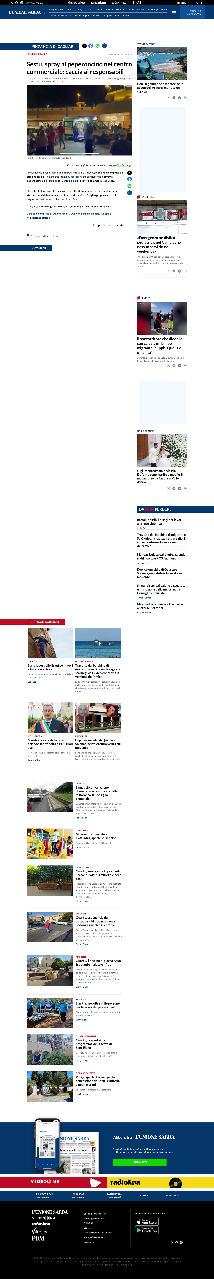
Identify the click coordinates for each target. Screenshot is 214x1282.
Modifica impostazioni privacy (98, 1232)
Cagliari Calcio (112, 15)
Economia (120, 9)
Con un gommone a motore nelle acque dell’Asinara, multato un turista (160, 87)
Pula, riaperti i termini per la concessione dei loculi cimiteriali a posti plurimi (98, 1080)
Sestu (55, 235)
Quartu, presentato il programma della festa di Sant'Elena (94, 1043)
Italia (90, 9)
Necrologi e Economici (94, 1218)
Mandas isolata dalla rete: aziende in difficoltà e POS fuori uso (161, 556)
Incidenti (96, 15)
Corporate (89, 1242)
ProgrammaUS (56, 9)
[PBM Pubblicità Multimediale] (137, 2)
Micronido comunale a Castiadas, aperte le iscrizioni (160, 606)
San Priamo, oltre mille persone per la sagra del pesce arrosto (98, 1005)
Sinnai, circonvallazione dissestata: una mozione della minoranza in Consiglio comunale (161, 589)
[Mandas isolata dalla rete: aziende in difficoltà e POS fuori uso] (50, 717)
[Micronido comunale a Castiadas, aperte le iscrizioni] (50, 844)
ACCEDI (200, 2)
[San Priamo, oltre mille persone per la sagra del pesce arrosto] (50, 1013)
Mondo (99, 9)
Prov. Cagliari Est (39, 235)
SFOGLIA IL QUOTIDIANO (194, 12)
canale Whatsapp (121, 165)
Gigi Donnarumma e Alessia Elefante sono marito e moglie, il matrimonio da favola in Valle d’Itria (160, 476)
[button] (84, 46)
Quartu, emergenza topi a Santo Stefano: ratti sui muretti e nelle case (98, 875)
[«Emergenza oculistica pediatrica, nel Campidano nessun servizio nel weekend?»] (162, 217)
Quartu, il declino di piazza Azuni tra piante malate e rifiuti (99, 962)
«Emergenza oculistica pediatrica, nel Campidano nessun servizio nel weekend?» (159, 244)
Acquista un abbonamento (79, 1196)
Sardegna (79, 9)
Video (69, 9)
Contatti (88, 1227)
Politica (109, 9)
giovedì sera (72, 176)
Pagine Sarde (172, 1195)
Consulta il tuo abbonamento (44, 1196)
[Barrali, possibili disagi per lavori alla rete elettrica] (50, 643)
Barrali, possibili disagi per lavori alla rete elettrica (159, 521)
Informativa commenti (94, 1237)
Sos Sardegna (82, 15)
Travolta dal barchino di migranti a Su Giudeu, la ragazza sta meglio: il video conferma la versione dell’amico (161, 540)
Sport (131, 9)
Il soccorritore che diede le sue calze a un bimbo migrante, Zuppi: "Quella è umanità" (159, 346)
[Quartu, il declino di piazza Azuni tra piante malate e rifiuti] (50, 970)
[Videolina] (76, 2)
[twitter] (11, 2)
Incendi (126, 15)
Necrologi (153, 9)
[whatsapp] (21, 2)
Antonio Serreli (144, 612)
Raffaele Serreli (144, 597)
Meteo (164, 9)
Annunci (141, 9)
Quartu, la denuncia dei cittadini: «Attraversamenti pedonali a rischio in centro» (95, 921)
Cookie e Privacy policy (95, 1213)
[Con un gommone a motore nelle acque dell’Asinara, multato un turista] (162, 63)
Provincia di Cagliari (53, 46)
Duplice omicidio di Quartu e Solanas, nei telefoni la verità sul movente (160, 573)
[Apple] (158, 1222)
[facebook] (16, 2)
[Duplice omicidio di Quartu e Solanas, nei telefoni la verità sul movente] (98, 717)
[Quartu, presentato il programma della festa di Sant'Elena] (50, 1049)
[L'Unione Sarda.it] (27, 12)
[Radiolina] (98, 2)
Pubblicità (88, 1223)
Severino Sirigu (144, 563)
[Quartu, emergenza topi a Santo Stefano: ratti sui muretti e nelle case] (50, 880)
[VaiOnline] (119, 2)
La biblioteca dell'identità (114, 1196)
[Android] (158, 1230)
